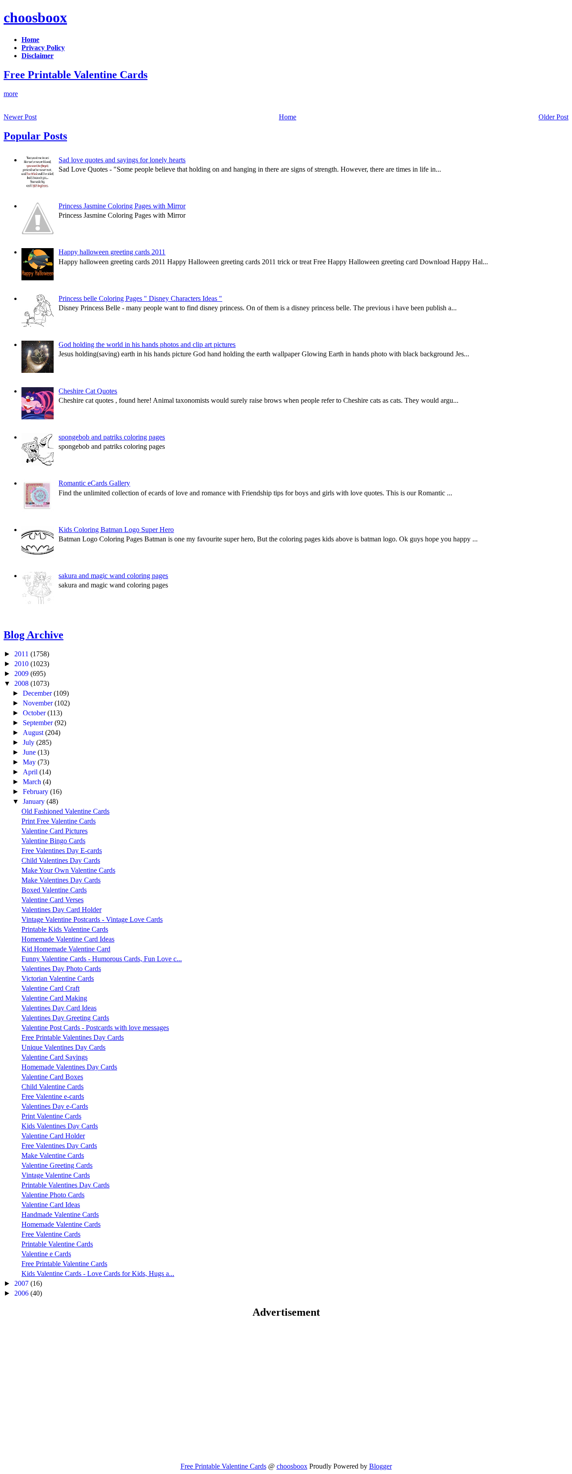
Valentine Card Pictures (54, 831)
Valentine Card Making (54, 998)
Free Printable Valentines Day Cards (72, 1037)
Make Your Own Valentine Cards (68, 870)
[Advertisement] (79, 1390)
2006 (22, 1293)
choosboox (35, 17)
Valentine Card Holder (53, 1136)
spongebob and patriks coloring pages (112, 437)
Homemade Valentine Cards (61, 1224)
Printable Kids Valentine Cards (64, 929)
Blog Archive (33, 635)
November (39, 703)
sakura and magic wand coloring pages (113, 575)
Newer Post (20, 117)
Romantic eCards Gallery (94, 483)
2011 (22, 654)
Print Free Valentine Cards (58, 821)
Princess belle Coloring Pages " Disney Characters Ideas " (140, 298)
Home (287, 117)
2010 (22, 663)
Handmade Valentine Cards (60, 1214)
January (34, 801)
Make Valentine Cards (52, 1155)
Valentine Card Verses (52, 900)
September (39, 722)
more (11, 93)
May (30, 762)
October (35, 713)
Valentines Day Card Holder (61, 909)
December (38, 693)
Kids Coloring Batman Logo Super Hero (116, 529)
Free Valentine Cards (50, 1234)
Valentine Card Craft (50, 988)
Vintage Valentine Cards (55, 1175)
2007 (22, 1283)
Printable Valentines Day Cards (65, 1185)
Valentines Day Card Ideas (59, 1008)
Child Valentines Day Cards (60, 860)
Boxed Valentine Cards (54, 890)
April (31, 772)
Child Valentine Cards (52, 1086)
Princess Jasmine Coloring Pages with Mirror (122, 206)
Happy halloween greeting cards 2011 (112, 252)
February (36, 791)
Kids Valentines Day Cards (59, 1126)
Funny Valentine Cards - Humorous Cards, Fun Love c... (101, 959)
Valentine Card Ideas (50, 1204)
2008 (22, 683)
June (30, 752)
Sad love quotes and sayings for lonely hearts (122, 160)
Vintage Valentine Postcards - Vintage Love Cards (92, 919)
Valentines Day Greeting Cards (65, 1018)
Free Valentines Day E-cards (61, 850)
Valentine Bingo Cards (53, 841)
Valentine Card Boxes (52, 1077)
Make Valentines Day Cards (61, 880)
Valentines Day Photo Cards (61, 968)
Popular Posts (35, 136)
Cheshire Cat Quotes (88, 391)
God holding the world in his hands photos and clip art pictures (147, 344)
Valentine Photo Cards (52, 1195)
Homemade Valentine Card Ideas (67, 939)
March (33, 782)
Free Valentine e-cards (52, 1096)
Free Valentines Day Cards (59, 1145)
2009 (22, 673)
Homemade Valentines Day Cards (69, 1067)
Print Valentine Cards (51, 1116)
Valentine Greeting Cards (57, 1165)
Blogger (380, 1466)
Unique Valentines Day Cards (63, 1047)
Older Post (553, 117)
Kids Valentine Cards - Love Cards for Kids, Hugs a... (97, 1273)
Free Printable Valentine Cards (75, 74)
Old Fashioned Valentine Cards (65, 811)
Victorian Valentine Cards (57, 978)
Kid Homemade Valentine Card (65, 949)
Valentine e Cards (46, 1254)
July (29, 742)
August (34, 732)
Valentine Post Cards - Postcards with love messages (95, 1027)
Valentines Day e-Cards (54, 1106)
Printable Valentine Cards (57, 1244)
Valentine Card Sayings (54, 1057)
